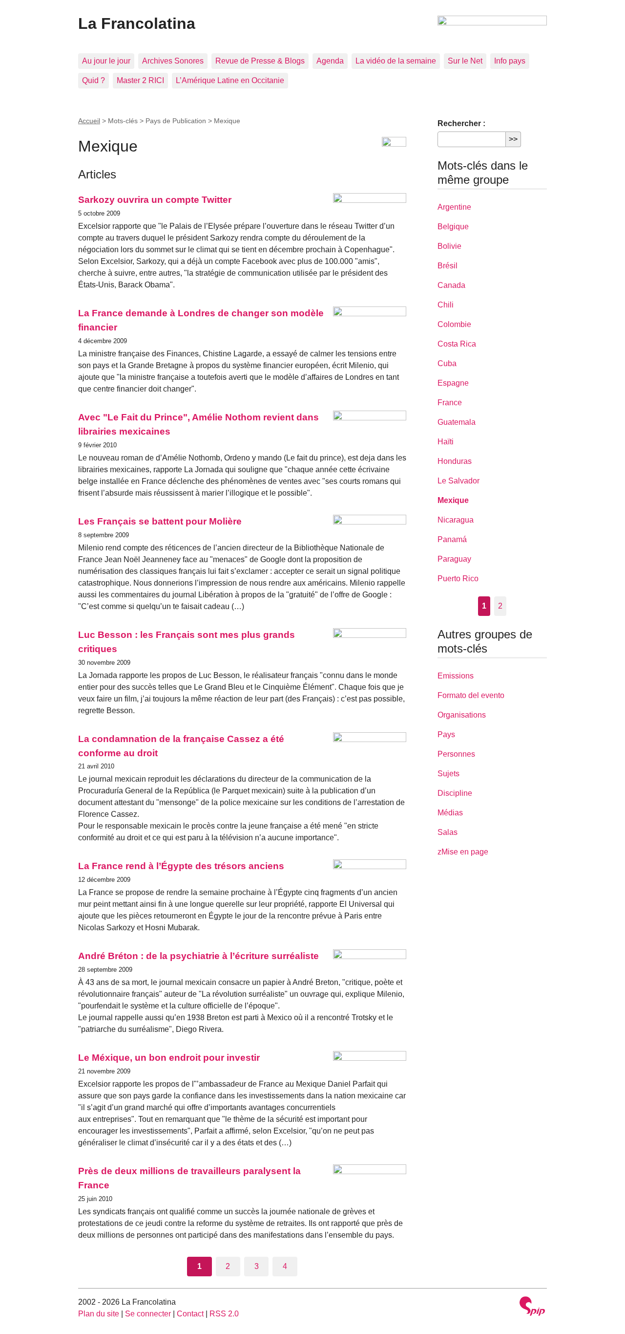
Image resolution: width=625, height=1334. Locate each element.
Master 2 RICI (140, 80)
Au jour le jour (106, 61)
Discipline (455, 793)
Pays (446, 734)
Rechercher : (461, 123)
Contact (190, 1314)
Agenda (330, 61)
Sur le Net (465, 61)
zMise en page (463, 852)
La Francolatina (136, 23)
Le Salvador (458, 481)
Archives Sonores (173, 61)
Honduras (455, 461)
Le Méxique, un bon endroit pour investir (169, 1057)
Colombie (454, 324)
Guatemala (457, 422)
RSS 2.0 (224, 1314)
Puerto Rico (458, 578)
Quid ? (93, 80)
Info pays (509, 61)
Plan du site (98, 1314)
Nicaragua (456, 520)
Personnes (456, 754)
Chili (446, 305)
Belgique (453, 226)
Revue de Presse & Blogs (260, 61)
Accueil (89, 121)
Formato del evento (471, 695)
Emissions (456, 676)
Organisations (462, 715)
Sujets (448, 773)
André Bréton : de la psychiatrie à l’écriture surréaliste (198, 956)
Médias (450, 813)
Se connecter (148, 1314)
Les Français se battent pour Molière (160, 521)
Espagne (453, 383)
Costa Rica (457, 344)
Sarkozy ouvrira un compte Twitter (154, 200)
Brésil (448, 266)
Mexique (453, 500)
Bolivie (449, 246)
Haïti (446, 441)
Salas (448, 832)
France (450, 402)
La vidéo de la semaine (395, 61)
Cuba (447, 363)
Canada (451, 285)
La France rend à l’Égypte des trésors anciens (181, 866)
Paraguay (454, 559)
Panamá (452, 539)
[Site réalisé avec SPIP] (532, 1307)
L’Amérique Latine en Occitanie (230, 80)
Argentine (454, 207)
